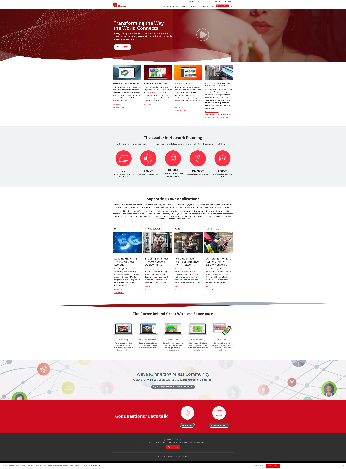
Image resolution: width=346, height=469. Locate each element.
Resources (118, 289)
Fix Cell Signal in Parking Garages (216, 117)
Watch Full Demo (180, 111)
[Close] (343, 466)
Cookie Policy (97, 465)
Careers (178, 456)
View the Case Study (212, 112)
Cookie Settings (258, 465)
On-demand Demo (119, 107)
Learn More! (117, 104)
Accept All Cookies (273, 465)
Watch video (122, 46)
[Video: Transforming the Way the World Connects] (202, 35)
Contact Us (186, 456)
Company (159, 456)
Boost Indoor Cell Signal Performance (218, 115)
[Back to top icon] (343, 459)
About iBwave (168, 456)
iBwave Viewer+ (152, 92)
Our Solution (119, 293)
